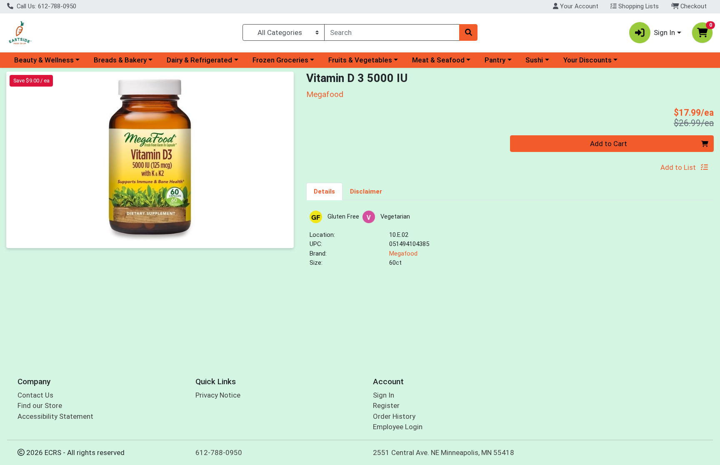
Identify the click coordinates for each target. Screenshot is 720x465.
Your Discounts (587, 60)
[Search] (468, 32)
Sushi (534, 60)
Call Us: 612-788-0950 (45, 6)
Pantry (495, 60)
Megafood (403, 253)
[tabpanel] (510, 242)
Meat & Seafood (438, 60)
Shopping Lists (638, 6)
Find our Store (40, 405)
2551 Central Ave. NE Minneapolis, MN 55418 (443, 452)
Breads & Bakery (120, 60)
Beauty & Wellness (44, 60)
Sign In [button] (664, 32)
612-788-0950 (218, 452)
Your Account (578, 6)
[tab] (324, 191)
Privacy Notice (217, 395)
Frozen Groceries (280, 60)
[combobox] (392, 32)
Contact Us (35, 395)
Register (386, 405)
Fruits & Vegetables (360, 60)
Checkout (693, 6)
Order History (394, 416)
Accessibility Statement (55, 416)
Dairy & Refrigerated (199, 60)
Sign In (383, 395)
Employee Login (397, 427)
